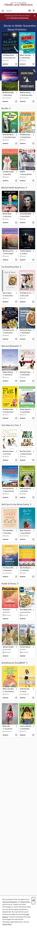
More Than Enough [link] (26, 530)
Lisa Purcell (7, 454)
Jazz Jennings (8, 728)
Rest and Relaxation (10, 346)
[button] (16, 55)
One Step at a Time (10, 425)
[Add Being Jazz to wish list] (16, 735)
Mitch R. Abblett (8, 253)
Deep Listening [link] (8, 372)
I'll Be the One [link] (24, 689)
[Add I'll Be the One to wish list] (33, 698)
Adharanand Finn (9, 491)
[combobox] (14, 10)
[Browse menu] (34, 10)
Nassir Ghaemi (26, 216)
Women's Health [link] (8, 647)
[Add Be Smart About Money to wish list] (16, 143)
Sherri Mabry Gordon (10, 137)
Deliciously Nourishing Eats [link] (26, 330)
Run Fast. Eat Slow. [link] (26, 451)
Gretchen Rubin (26, 58)
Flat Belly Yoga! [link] (8, 409)
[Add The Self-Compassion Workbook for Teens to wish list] (16, 181)
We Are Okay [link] (7, 214)
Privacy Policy (25, 902)
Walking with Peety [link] (26, 489)
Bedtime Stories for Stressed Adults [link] (26, 93)
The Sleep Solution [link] (9, 55)
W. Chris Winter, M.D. (10, 58)
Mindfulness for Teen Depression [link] (9, 251)
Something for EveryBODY (13, 663)
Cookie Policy (7, 924)
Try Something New (10, 267)
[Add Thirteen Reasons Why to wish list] (33, 260)
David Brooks (8, 570)
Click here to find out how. (19, 18)
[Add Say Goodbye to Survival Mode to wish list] (33, 577)
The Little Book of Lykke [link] (9, 530)
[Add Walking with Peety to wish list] (33, 497)
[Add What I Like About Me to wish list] (16, 698)
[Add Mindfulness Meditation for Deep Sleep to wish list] (16, 101)
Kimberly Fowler (8, 412)
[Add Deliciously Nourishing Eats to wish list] (33, 339)
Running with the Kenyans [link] (9, 489)
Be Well (5, 108)
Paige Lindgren (8, 295)
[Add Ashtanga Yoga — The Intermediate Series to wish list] (33, 381)
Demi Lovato (25, 295)
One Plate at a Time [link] (26, 293)
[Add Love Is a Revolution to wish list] (33, 735)
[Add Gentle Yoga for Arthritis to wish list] (33, 418)
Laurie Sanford (26, 412)
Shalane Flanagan (27, 454)
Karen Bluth (7, 174)
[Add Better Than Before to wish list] (33, 64)
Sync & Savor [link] (7, 293)
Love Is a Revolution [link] (26, 726)
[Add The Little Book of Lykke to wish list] (16, 539)
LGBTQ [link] (22, 172)
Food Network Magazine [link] (26, 610)
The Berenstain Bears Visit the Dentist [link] (26, 135)
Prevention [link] (6, 610)
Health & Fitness (9, 583)
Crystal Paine (25, 570)
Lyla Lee (24, 691)
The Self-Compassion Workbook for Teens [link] (9, 172)
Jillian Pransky (8, 374)
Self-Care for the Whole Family (15, 504)
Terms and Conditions (9, 902)
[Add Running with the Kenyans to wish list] (16, 497)
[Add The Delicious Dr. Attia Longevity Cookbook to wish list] (16, 339)
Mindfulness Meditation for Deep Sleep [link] (9, 93)
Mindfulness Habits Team (27, 95)
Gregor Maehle (26, 374)
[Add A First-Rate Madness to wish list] (33, 223)
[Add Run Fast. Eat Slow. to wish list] (33, 460)
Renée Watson (26, 728)
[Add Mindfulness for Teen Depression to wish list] (16, 260)
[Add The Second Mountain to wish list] (16, 577)
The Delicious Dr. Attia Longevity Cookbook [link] (9, 330)
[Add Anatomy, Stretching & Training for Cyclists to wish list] (16, 460)
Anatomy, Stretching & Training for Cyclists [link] (9, 451)
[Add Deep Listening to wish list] (16, 381)
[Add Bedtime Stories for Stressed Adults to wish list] (33, 101)
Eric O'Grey (25, 491)
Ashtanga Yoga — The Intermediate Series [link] (26, 372)
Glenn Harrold (8, 95)
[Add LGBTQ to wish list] (33, 181)
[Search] (2, 10)
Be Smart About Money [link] (9, 135)
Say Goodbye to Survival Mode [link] (26, 568)
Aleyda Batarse (26, 332)
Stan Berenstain (26, 137)
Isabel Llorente (8, 332)
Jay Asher (24, 253)
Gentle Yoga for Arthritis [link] (26, 409)
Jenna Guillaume (9, 691)
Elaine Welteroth (26, 533)
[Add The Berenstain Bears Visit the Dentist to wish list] (33, 143)
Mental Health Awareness (13, 187)
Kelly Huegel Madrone (27, 174)
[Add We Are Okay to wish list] (16, 223)
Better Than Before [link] (26, 55)
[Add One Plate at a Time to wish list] (33, 302)
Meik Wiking (7, 533)
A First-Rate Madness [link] (26, 214)
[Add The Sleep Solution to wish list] (16, 64)
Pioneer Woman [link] (25, 647)
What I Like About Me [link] (9, 689)
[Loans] (29, 11)
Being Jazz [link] (6, 726)
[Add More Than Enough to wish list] (33, 539)
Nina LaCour (7, 216)
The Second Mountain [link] (9, 568)
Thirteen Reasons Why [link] (26, 251)
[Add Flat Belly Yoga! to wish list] (16, 418)
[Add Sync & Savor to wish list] (16, 302)
